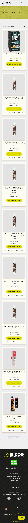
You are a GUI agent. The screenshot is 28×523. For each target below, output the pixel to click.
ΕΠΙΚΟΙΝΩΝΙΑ (14, 480)
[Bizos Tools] (6, 3)
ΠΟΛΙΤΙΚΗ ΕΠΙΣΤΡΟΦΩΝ (14, 475)
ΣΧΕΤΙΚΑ (14, 471)
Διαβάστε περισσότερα (14, 64)
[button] (19, 3)
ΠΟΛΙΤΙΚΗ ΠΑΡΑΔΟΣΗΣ (14, 476)
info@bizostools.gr (14, 492)
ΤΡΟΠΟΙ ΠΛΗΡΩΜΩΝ (14, 478)
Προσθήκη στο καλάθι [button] (14, 109)
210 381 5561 (14, 491)
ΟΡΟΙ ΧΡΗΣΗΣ (14, 473)
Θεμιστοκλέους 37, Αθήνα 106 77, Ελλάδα (14, 494)
